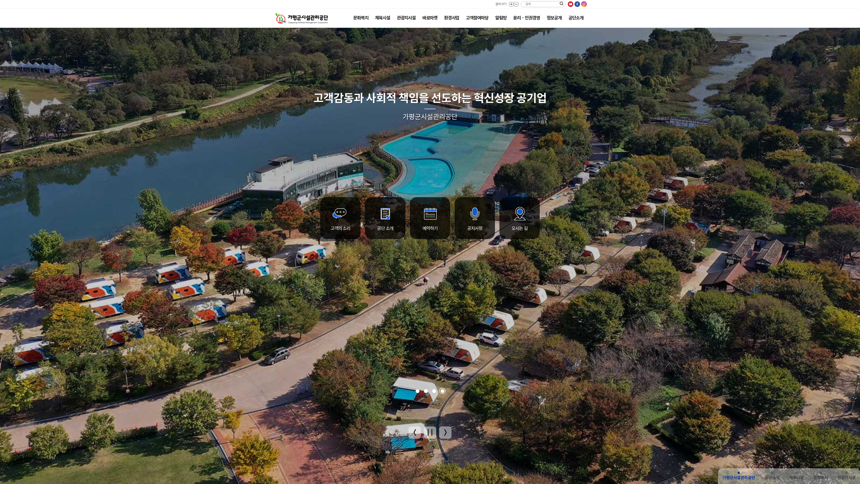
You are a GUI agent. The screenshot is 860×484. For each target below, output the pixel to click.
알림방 (500, 18)
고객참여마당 (477, 18)
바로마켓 (429, 18)
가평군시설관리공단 (738, 477)
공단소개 (575, 18)
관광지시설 (406, 18)
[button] (417, 391)
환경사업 (451, 18)
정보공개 (554, 18)
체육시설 (382, 18)
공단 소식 (772, 477)
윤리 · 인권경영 (526, 18)
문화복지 (360, 18)
